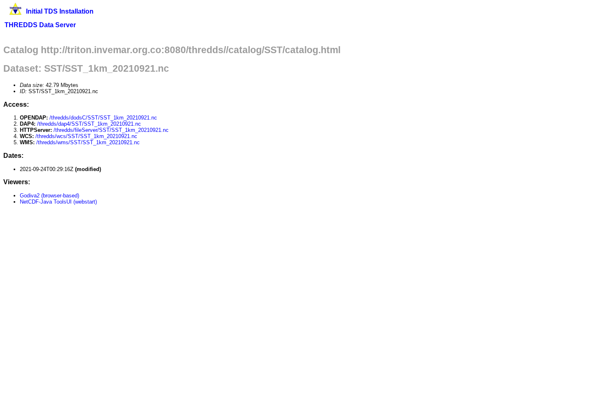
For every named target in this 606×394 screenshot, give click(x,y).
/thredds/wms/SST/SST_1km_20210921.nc (88, 142)
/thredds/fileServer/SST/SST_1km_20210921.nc (111, 130)
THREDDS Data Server (40, 24)
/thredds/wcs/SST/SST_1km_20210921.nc (86, 136)
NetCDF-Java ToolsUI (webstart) (58, 202)
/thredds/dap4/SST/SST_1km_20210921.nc (89, 124)
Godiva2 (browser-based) (49, 195)
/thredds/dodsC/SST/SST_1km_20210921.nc (103, 118)
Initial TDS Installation (60, 11)
